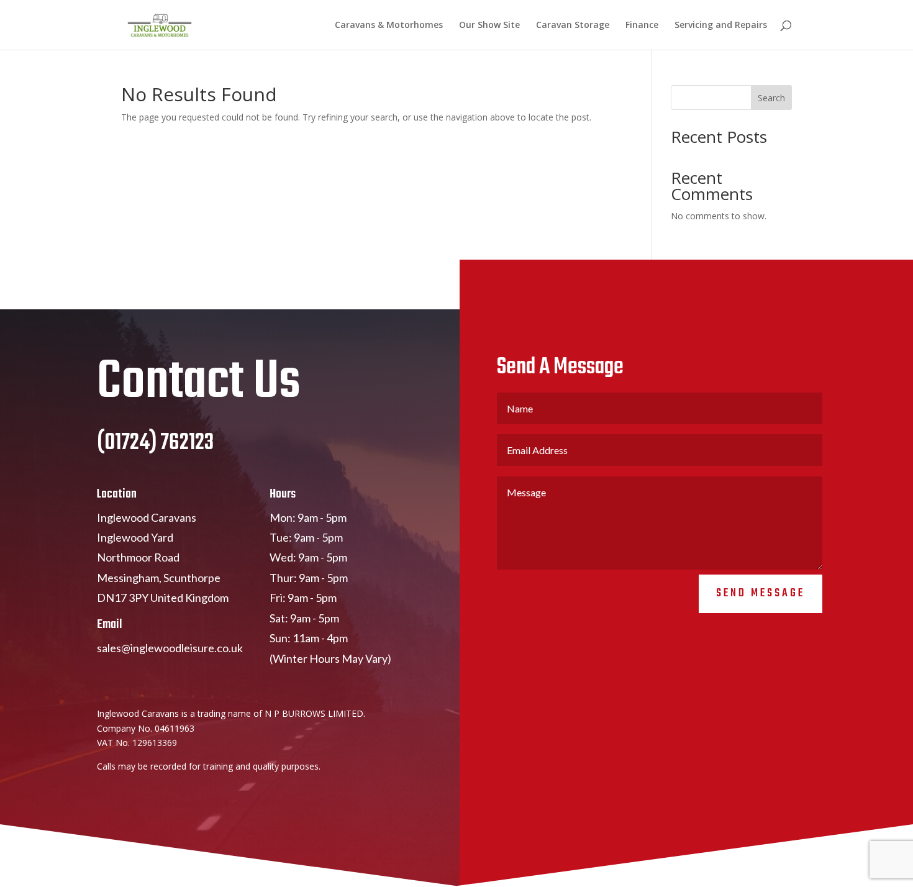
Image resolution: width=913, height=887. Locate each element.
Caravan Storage (572, 25)
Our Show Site (489, 25)
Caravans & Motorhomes (389, 25)
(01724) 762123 (155, 443)
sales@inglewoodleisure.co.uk (170, 648)
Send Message (760, 594)
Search (771, 98)
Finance (641, 25)
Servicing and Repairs (721, 25)
